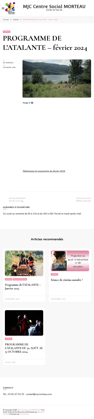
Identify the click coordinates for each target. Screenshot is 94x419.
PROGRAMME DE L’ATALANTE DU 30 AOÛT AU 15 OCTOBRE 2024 (24, 348)
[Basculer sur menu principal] (3, 8)
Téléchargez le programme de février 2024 (44, 171)
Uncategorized (20, 279)
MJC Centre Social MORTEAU (54, 6)
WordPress (24, 414)
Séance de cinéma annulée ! (67, 280)
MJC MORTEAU (8, 63)
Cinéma (6, 32)
